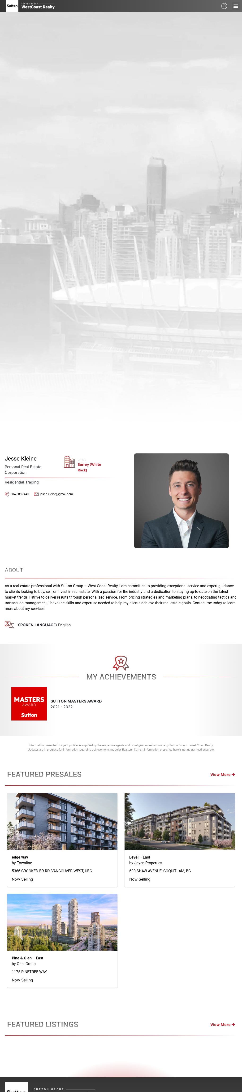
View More (221, 774)
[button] (236, 6)
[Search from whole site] (224, 5)
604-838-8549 (20, 494)
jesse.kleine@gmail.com (56, 494)
